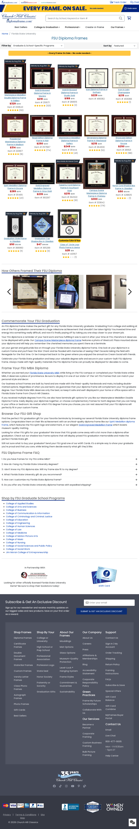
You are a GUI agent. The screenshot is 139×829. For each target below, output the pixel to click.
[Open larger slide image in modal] (30, 291)
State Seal (42, 671)
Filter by (6, 45)
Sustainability (67, 691)
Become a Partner (88, 726)
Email (108, 729)
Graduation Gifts (46, 691)
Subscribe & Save (115, 685)
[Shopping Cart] (129, 18)
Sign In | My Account (111, 645)
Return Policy (112, 664)
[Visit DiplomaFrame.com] (9, 2)
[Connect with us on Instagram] (66, 786)
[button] (134, 2)
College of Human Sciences (20, 526)
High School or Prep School (45, 648)
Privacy (7, 814)
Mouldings (65, 641)
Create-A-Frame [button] (94, 27)
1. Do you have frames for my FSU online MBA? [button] (26, 459)
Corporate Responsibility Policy (90, 682)
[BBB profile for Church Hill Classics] (70, 806)
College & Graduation (46, 27)
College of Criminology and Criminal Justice (29, 516)
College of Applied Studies (20, 503)
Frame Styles (67, 676)
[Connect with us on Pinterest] (79, 786)
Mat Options (66, 647)
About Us (88, 637)
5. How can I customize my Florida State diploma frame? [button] (31, 479)
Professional (72, 27)
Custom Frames (22, 671)
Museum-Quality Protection (69, 660)
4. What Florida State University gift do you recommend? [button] (32, 474)
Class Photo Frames (20, 687)
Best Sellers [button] (21, 27)
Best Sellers (20, 715)
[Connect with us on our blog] (84, 786)
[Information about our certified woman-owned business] (115, 806)
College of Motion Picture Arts (22, 536)
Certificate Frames (20, 645)
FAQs (108, 679)
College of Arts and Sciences (21, 506)
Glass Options (67, 652)
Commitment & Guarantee (68, 684)
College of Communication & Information (28, 513)
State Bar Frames (23, 665)
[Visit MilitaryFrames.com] (29, 2)
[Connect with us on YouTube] (72, 786)
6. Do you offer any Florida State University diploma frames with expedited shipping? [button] (46, 484)
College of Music (14, 539)
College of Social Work (18, 549)
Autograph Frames (20, 696)
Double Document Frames (19, 656)
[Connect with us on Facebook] (54, 786)
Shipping (110, 658)
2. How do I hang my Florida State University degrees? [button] (30, 464)
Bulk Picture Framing (89, 753)
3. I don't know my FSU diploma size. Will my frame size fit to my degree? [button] (40, 469)
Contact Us (111, 637)
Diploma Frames (23, 637)
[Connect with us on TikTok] (60, 786)
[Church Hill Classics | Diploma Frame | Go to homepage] (19, 18)
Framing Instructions (112, 672)
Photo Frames (21, 704)
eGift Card (104, 585)
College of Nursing (15, 542)
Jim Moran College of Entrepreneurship (27, 552)
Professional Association (43, 657)
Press (85, 649)
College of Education (17, 519)
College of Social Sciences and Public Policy (29, 545)
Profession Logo (45, 665)
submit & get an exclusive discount (101, 611)
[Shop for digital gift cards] (104, 575)
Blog (85, 664)
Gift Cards (19, 709)
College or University (42, 639)
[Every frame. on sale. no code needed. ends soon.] (69, 8)
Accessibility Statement (89, 672)
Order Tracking (113, 652)
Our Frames (117, 27)
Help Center (112, 755)
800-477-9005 (113, 741)
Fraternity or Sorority (43, 684)
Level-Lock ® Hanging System (69, 669)
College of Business (16, 510)
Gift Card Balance (110, 698)
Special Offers (113, 691)
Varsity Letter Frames (21, 678)
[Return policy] (92, 806)
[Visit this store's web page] (34, 574)
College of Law (13, 529)
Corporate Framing (88, 735)
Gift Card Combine (110, 707)
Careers (87, 643)
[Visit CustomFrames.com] (48, 2)
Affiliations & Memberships (90, 657)
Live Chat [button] (110, 735)
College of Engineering (18, 523)
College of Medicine (16, 532)
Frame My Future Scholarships (92, 702)
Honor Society (44, 676)
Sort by (107, 45)
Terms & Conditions (25, 814)
